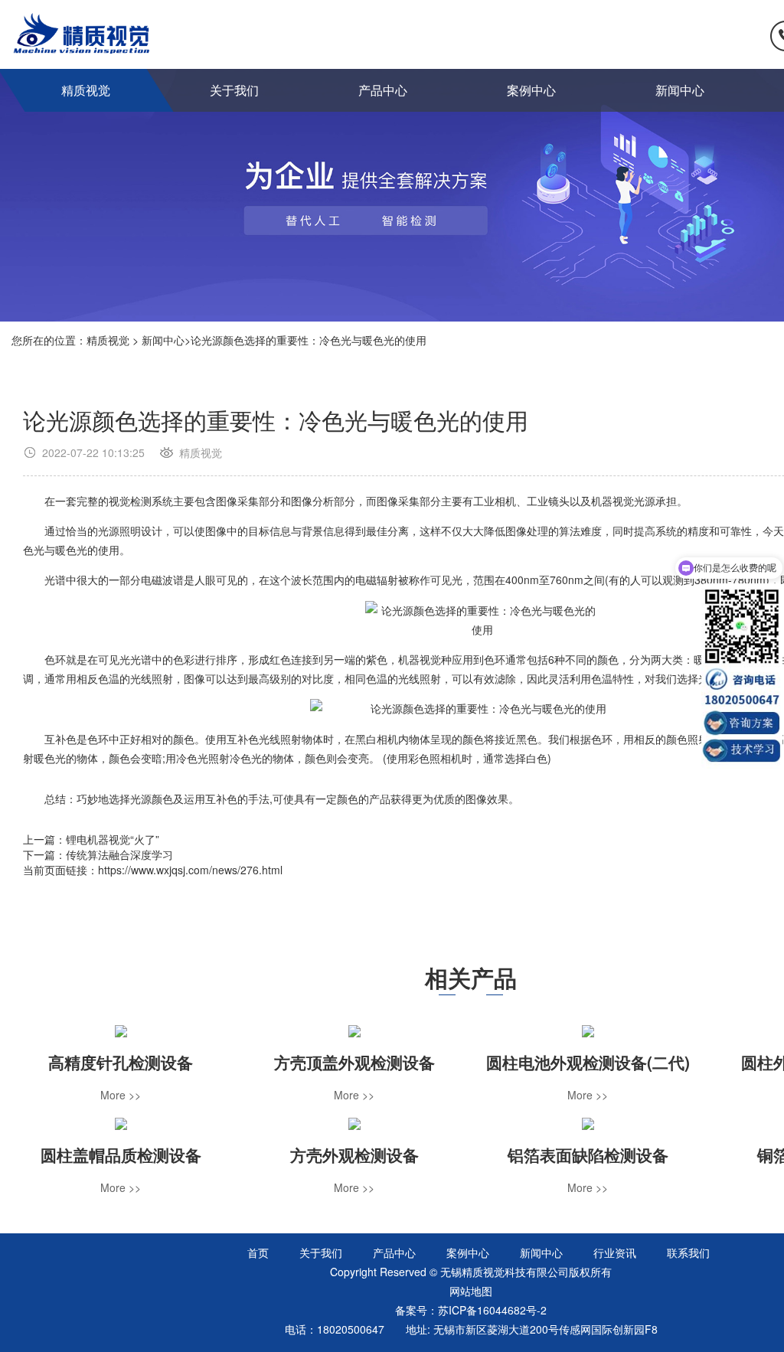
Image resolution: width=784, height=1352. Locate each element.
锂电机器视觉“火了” (112, 839)
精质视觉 (85, 90)
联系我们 (688, 1252)
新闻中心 (679, 90)
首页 (258, 1252)
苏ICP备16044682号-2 (492, 1310)
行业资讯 (614, 1252)
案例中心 (531, 90)
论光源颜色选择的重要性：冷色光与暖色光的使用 (308, 340)
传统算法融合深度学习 (119, 854)
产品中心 (382, 90)
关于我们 (234, 90)
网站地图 (470, 1290)
